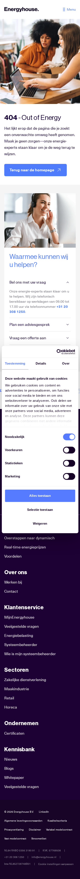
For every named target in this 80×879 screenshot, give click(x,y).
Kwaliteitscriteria (57, 820)
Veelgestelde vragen (21, 626)
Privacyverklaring (14, 829)
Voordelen (13, 556)
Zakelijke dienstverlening (25, 679)
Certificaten (14, 733)
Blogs (9, 768)
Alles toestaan (40, 495)
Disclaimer (35, 829)
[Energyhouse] (21, 9)
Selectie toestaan (40, 509)
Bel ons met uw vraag (27, 282)
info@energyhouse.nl (44, 857)
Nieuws (10, 759)
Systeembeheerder (20, 644)
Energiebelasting (18, 635)
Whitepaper (14, 777)
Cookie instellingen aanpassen (56, 864)
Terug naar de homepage (32, 170)
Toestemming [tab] (15, 363)
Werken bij (13, 582)
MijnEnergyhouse (19, 617)
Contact (11, 591)
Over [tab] (65, 363)
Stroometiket (38, 838)
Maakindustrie (16, 688)
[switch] (69, 450)
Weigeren (40, 523)
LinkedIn (44, 812)
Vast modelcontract (15, 838)
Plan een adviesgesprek (29, 324)
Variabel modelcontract (59, 829)
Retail (9, 698)
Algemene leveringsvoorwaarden (23, 820)
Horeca (10, 707)
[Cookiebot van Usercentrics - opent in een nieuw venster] (57, 352)
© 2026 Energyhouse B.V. (19, 812)
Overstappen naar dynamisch (29, 537)
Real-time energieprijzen (25, 547)
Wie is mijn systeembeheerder (30, 653)
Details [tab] (41, 363)
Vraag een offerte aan (27, 337)
